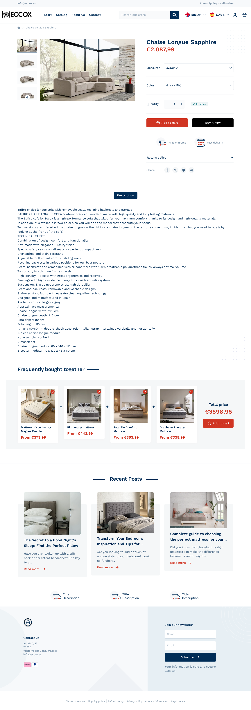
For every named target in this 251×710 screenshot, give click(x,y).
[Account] (235, 14)
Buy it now (213, 122)
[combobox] (145, 15)
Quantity (152, 104)
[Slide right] (27, 97)
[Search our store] (174, 15)
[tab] (125, 195)
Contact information (156, 701)
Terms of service (75, 701)
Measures (153, 68)
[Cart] (245, 14)
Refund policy (116, 701)
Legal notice (178, 701)
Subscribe (187, 657)
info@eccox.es (26, 3)
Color (150, 85)
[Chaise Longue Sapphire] (27, 45)
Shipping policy (96, 701)
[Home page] (18, 27)
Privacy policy (134, 701)
